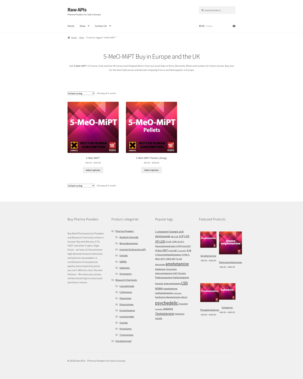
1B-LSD (174, 236)
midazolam (177, 293)
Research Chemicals (126, 279)
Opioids (123, 255)
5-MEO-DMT (171, 259)
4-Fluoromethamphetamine (168, 254)
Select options (93, 170)
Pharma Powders (124, 231)
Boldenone (160, 269)
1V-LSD (168, 241)
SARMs (123, 261)
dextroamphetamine (164, 273)
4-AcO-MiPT (182, 251)
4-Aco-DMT (161, 250)
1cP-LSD (184, 236)
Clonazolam (171, 269)
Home (71, 25)
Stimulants (125, 273)
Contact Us (101, 25)
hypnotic (159, 283)
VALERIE (158, 318)
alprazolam (160, 264)
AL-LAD (179, 259)
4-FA (189, 250)
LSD (184, 282)
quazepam (159, 309)
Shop (82, 25)
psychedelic (166, 303)
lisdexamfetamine (172, 283)
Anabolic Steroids (128, 237)
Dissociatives (126, 304)
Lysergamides (126, 316)
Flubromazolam (164, 277)
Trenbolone (179, 314)
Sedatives (124, 267)
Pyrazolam (183, 303)
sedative (168, 309)
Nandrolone (160, 297)
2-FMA (174, 241)
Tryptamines (126, 334)
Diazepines (125, 298)
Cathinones (125, 292)
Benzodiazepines (128, 243)
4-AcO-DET (186, 246)
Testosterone (164, 313)
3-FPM (178, 246)
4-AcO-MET (173, 250)
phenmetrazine (173, 297)
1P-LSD (160, 241)
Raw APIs (77, 9)
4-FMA (184, 254)
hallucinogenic (181, 277)
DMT (175, 273)
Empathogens (127, 310)
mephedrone (170, 288)
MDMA (159, 288)
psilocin (184, 297)
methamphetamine (164, 293)
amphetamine (177, 263)
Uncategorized (123, 341)
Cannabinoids (126, 286)
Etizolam (182, 273)
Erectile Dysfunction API (132, 249)
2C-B (179, 241)
